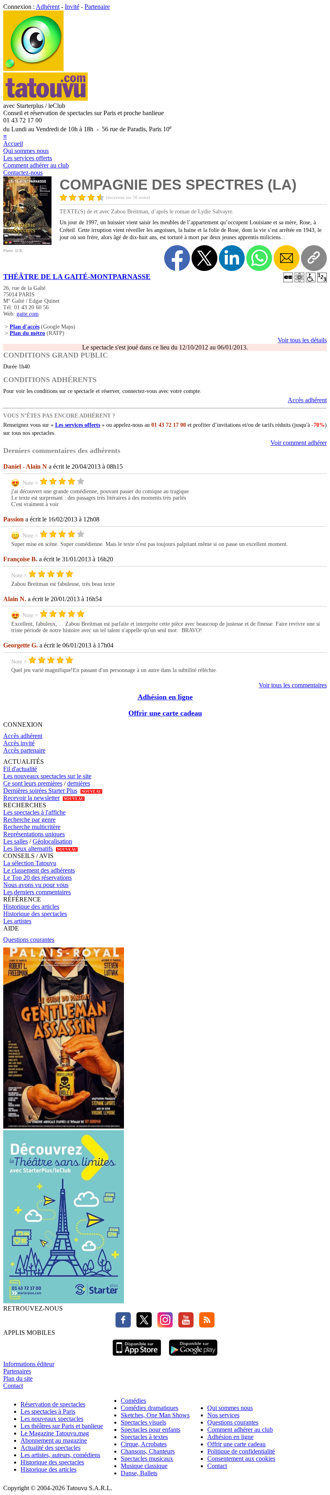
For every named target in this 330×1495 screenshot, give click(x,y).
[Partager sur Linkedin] (232, 258)
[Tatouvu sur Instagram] (163, 1325)
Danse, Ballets (139, 1473)
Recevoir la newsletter (31, 797)
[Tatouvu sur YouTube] (184, 1325)
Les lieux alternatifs (28, 848)
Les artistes (17, 921)
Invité (72, 6)
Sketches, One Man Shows (155, 1415)
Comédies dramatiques (149, 1407)
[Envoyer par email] (286, 258)
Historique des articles (31, 906)
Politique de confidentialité (241, 1451)
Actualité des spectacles (50, 1447)
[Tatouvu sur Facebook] (123, 1325)
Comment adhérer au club (36, 165)
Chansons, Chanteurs (148, 1451)
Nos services (223, 1415)
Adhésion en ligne (165, 697)
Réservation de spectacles (53, 1404)
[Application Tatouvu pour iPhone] (136, 1356)
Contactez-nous (23, 172)
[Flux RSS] (204, 1325)
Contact (13, 1385)
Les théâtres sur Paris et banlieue (62, 1426)
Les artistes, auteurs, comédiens (60, 1455)
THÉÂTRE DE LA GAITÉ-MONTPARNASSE (77, 277)
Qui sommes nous (26, 150)
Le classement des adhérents (39, 870)
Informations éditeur (28, 1364)
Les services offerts (27, 158)
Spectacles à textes (144, 1436)
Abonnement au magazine (54, 1440)
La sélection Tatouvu (29, 863)
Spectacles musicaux (147, 1458)
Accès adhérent (307, 400)
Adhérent (48, 6)
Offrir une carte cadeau (165, 713)
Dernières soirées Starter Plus (40, 790)
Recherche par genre (29, 819)
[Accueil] (33, 68)
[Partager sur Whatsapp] (259, 258)
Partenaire (97, 6)
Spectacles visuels (143, 1422)
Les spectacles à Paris (48, 1411)
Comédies (133, 1400)
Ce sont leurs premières (32, 783)
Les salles (15, 841)
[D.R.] (27, 242)
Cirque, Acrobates (144, 1444)
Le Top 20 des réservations (37, 877)
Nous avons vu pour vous (35, 884)
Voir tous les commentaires (293, 685)
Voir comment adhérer (298, 442)
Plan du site (18, 1378)
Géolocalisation (52, 841)
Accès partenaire (24, 750)
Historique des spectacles (35, 913)
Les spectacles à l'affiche (34, 812)
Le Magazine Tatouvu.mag (55, 1433)
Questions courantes (28, 939)
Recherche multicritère (31, 826)
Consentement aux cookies (241, 1458)
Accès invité (19, 743)
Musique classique (144, 1465)
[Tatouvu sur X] (142, 1325)
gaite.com (27, 314)
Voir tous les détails (302, 340)
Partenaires (17, 1371)
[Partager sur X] (204, 258)
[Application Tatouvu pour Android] (193, 1356)
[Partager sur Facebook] (177, 258)
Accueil (13, 143)
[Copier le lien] (314, 258)
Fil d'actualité (20, 768)
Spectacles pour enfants (150, 1429)
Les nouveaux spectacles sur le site (47, 776)
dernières (78, 783)
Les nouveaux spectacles (52, 1418)
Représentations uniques (34, 834)
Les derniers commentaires (37, 892)
